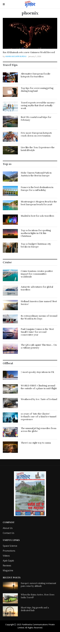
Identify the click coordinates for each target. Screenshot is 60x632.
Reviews (7, 565)
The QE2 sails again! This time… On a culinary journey (39, 346)
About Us (8, 528)
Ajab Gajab (8, 560)
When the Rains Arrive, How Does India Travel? (37, 596)
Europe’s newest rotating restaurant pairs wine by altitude (38, 584)
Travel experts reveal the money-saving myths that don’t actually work (38, 105)
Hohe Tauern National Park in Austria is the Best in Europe (36, 174)
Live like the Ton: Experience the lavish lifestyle (38, 149)
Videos (6, 555)
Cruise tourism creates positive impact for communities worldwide (37, 274)
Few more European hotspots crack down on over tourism (36, 134)
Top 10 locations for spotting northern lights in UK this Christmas (36, 233)
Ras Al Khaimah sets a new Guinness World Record (29, 52)
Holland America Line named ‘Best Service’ (39, 303)
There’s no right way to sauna (36, 442)
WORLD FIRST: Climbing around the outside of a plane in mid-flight (39, 387)
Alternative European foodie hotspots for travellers (35, 75)
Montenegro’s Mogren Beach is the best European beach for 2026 (39, 203)
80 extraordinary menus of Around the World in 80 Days (39, 317)
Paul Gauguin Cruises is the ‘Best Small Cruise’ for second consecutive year (37, 332)
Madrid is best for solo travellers (37, 216)
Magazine (8, 570)
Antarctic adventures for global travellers (37, 288)
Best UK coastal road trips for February (36, 118)
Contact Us (8, 533)
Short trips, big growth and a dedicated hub (35, 609)
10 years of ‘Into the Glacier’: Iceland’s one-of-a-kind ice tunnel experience (38, 416)
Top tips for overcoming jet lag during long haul (37, 89)
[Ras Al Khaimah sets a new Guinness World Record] (30, 33)
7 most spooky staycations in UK (37, 372)
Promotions (9, 550)
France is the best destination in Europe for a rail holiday (37, 189)
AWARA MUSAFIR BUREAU (16, 56)
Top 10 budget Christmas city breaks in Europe (36, 245)
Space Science (10, 545)
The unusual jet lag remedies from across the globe (38, 430)
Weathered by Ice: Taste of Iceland (39, 399)
